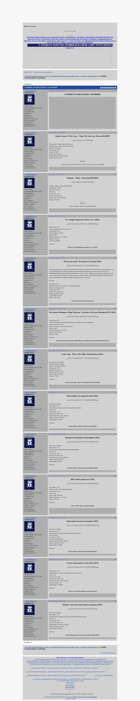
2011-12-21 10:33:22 (60, 308)
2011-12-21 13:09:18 (60, 434)
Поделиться (52, 90)
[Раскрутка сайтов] (70, 698)
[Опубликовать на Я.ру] (111, 88)
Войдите (36, 72)
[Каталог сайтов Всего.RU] (55, 671)
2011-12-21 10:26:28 (60, 216)
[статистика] (37, 679)
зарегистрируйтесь (46, 72)
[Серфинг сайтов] (38, 668)
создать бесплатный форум (108, 653)
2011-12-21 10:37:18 (60, 350)
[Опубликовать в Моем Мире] (109, 88)
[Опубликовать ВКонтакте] (101, 88)
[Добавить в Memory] (115, 88)
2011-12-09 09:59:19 (60, 90)
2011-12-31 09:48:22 (60, 475)
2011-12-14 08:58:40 (60, 132)
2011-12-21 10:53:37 (60, 392)
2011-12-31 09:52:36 (60, 517)
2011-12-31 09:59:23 (60, 601)
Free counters (70, 684)
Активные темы (70, 20)
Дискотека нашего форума (89, 76)
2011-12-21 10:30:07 (60, 257)
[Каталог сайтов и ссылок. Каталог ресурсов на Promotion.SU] (87, 659)
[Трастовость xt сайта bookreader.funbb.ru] (73, 675)
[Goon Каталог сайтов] (65, 668)
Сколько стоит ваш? (70, 689)
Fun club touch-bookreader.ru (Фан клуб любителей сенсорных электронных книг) (52, 76)
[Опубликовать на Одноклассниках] (107, 88)
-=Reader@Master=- (30, 91)
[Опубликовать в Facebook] (103, 88)
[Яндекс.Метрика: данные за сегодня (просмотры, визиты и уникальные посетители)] (86, 679)
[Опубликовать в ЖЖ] (113, 88)
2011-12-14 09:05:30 (60, 174)
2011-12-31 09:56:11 (60, 559)
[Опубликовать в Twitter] (105, 88)
